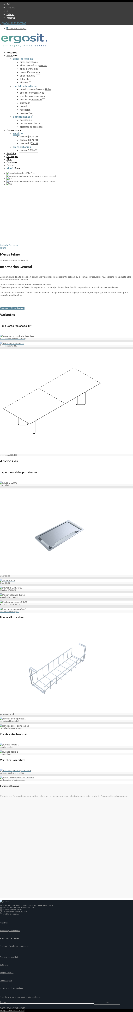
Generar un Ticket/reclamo (11, 988)
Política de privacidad (9, 957)
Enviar (107, 1002)
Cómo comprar (6, 980)
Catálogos (4, 965)
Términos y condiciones (10, 930)
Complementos (22, 116)
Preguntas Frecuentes (9, 938)
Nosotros (4, 923)
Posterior (13, 245)
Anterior (4, 245)
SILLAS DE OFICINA (23, 58)
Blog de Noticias (6, 973)
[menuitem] (69, 52)
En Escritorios (22, 146)
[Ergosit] (24, 47)
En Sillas (18, 133)
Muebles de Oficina (25, 85)
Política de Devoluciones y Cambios (14, 946)
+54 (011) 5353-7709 (19, 912)
